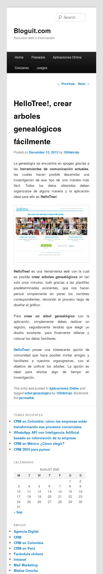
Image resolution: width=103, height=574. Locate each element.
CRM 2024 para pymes (32, 449)
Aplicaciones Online (67, 57)
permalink (26, 397)
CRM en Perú (24, 548)
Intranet (20, 559)
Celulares (22, 67)
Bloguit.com (32, 30)
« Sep (18, 512)
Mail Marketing (26, 564)
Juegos (42, 67)
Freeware (38, 57)
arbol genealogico (38, 393)
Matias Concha (26, 570)
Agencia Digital (26, 531)
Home (19, 57)
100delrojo (71, 152)
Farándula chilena (28, 553)
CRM (17, 537)
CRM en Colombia (28, 542)
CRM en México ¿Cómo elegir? (39, 443)
